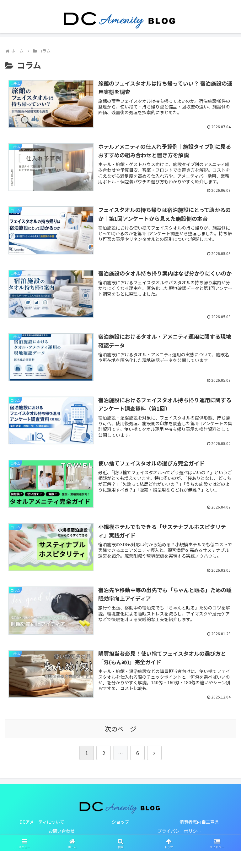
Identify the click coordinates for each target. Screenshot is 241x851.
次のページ (120, 728)
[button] (222, 820)
